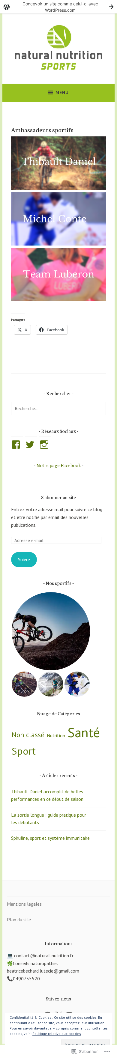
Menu (62, 92)
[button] (51, 631)
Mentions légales (24, 904)
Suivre (24, 559)
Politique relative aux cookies (56, 1033)
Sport (24, 750)
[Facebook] (17, 444)
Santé (84, 732)
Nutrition (56, 735)
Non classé (28, 734)
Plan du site (19, 919)
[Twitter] (31, 444)
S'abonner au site (58, 496)
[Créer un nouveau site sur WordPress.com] (58, 6)
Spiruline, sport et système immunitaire (50, 838)
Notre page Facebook (58, 464)
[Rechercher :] (58, 408)
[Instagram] (45, 444)
